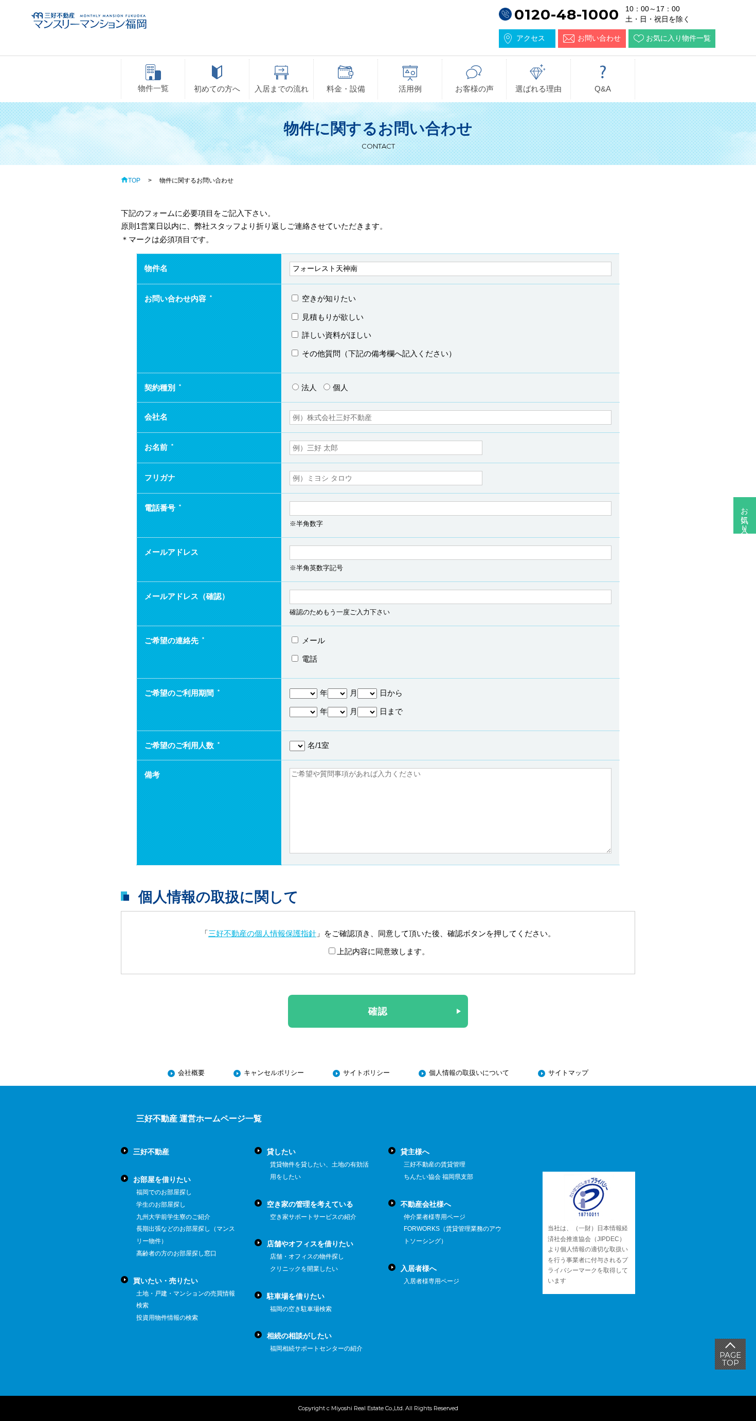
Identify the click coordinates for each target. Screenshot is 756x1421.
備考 (152, 774)
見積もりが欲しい (332, 317)
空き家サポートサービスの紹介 (313, 1216)
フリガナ (160, 477)
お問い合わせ (599, 38)
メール (312, 640)
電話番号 (160, 507)
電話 (308, 658)
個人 (340, 387)
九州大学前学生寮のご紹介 (173, 1216)
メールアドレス (172, 552)
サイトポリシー (366, 1073)
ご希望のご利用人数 (179, 745)
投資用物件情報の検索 (167, 1317)
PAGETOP (730, 1359)
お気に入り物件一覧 (678, 38)
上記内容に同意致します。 (383, 951)
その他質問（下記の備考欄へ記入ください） (378, 353)
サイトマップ (568, 1073)
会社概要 (191, 1073)
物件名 (156, 268)
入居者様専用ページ (431, 1281)
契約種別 (160, 387)
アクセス (530, 38)
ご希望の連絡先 (172, 640)
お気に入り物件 (745, 515)
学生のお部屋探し (161, 1204)
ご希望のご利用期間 (179, 692)
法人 (309, 387)
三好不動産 (151, 1151)
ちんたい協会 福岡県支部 (438, 1176)
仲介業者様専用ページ (434, 1216)
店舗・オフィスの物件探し (307, 1256)
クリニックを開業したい (304, 1268)
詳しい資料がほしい (335, 335)
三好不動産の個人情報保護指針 (262, 933)
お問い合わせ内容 (175, 298)
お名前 (156, 447)
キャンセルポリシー (274, 1073)
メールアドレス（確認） (187, 596)
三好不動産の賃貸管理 (434, 1164)
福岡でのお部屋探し (164, 1192)
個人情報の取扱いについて (469, 1073)
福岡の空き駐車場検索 (301, 1309)
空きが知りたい (328, 298)
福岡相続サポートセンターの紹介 (316, 1348)
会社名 (156, 416)
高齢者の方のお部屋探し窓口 (176, 1253)
